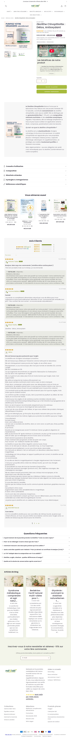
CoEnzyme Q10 (52, 711)
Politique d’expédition (26, 736)
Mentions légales (47, 736)
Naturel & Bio (30, 718)
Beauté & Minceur (9, 714)
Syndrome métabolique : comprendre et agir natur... (14, 595)
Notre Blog (51, 672)
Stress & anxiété (9, 720)
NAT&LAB (18, 734)
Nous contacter (52, 674)
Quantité (39, 77)
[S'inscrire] (48, 658)
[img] (9, 259)
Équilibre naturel (9, 711)
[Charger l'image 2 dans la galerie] (15, 54)
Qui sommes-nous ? (54, 677)
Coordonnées (37, 736)
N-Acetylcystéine (53, 714)
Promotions (29, 713)
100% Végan (29, 721)
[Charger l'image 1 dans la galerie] (8, 54)
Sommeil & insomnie (10, 717)
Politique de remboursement (30, 734)
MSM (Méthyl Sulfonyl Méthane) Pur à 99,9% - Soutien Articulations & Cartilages (11, 216)
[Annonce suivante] (66, 1)
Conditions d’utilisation (60, 734)
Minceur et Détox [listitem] (41, 42)
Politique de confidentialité (46, 734)
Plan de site (8, 734)
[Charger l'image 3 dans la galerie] (22, 54)
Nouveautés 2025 (31, 716)
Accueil (2, 18)
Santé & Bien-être (9, 709)
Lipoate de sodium (53, 721)
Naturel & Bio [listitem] (50, 42)
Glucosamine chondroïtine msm (56, 718)
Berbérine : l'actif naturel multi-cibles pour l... (36, 594)
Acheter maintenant (52, 91)
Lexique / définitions (54, 680)
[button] (6, 6)
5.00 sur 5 (27, 247)
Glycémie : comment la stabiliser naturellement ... (57, 595)
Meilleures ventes (10, 18)
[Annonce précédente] (4, 1)
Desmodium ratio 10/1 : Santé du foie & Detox (60, 215)
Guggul (50, 709)
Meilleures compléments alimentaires (33, 709)
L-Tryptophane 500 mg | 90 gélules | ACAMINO (43, 216)
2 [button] (34, 523)
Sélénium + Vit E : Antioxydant (27, 222)
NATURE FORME (40, 21)
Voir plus (51, 73)
